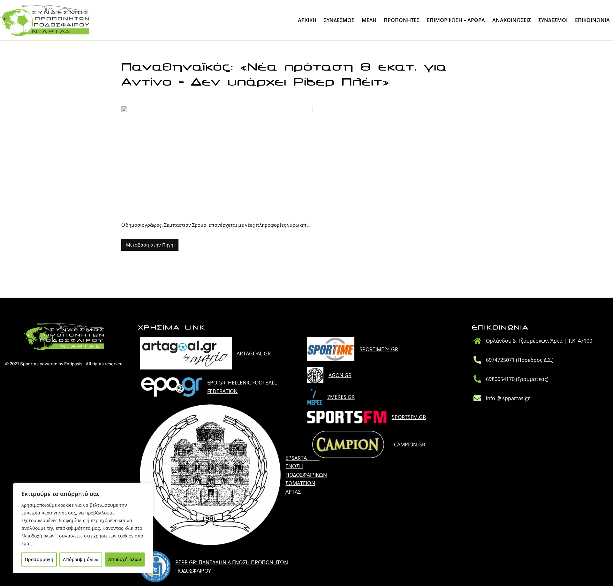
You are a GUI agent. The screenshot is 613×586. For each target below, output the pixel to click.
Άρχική (307, 20)
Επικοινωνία (592, 20)
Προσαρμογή (39, 559)
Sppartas (29, 363)
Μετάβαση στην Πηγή (149, 245)
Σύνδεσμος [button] (339, 20)
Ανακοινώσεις (511, 20)
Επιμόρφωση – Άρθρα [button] (456, 20)
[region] (83, 528)
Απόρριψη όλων (80, 559)
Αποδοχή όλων (124, 559)
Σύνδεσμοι (553, 20)
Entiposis (73, 363)
